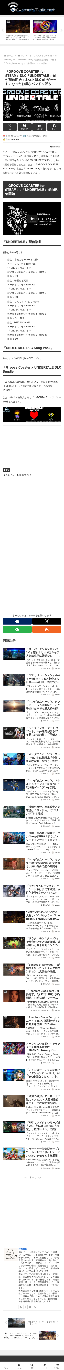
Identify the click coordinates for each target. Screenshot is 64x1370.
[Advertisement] (32, 512)
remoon (23, 1248)
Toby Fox (10, 475)
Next (61, 30)
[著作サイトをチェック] (17, 621)
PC (7, 469)
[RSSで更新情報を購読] (46, 629)
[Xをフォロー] (46, 621)
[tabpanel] (18, 30)
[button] (54, 127)
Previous (2, 30)
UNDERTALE (25, 475)
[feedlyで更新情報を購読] (17, 629)
